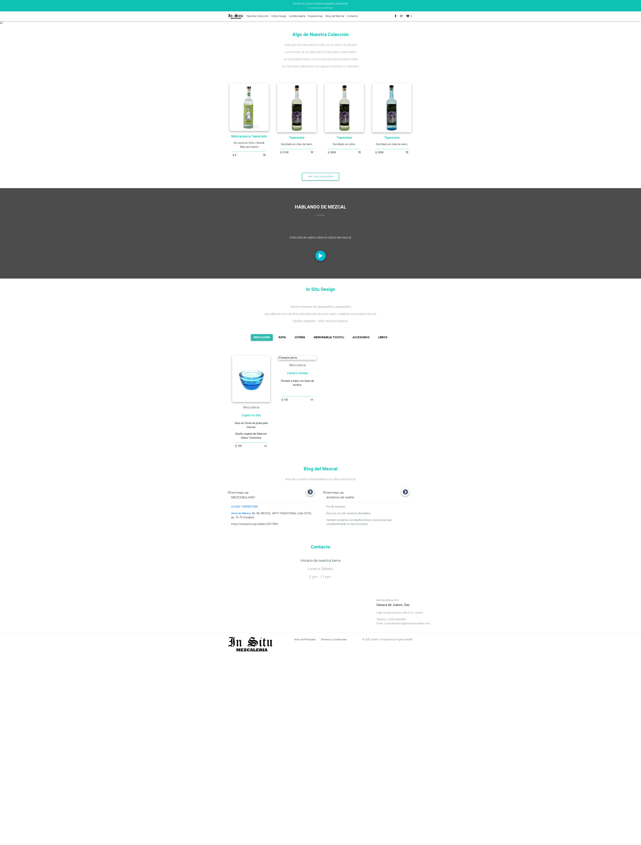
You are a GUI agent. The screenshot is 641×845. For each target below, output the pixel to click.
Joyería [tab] (299, 337)
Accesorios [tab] (361, 337)
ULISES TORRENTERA (244, 506)
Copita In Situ (251, 415)
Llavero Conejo (297, 373)
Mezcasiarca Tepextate (249, 136)
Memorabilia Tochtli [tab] (329, 337)
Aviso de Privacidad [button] (304, 639)
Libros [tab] (382, 337)
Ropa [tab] (282, 337)
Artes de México (241, 513)
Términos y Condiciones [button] (334, 639)
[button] (48, 22)
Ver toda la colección (320, 176)
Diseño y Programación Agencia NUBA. (392, 639)
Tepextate (296, 138)
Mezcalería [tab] (262, 337)
